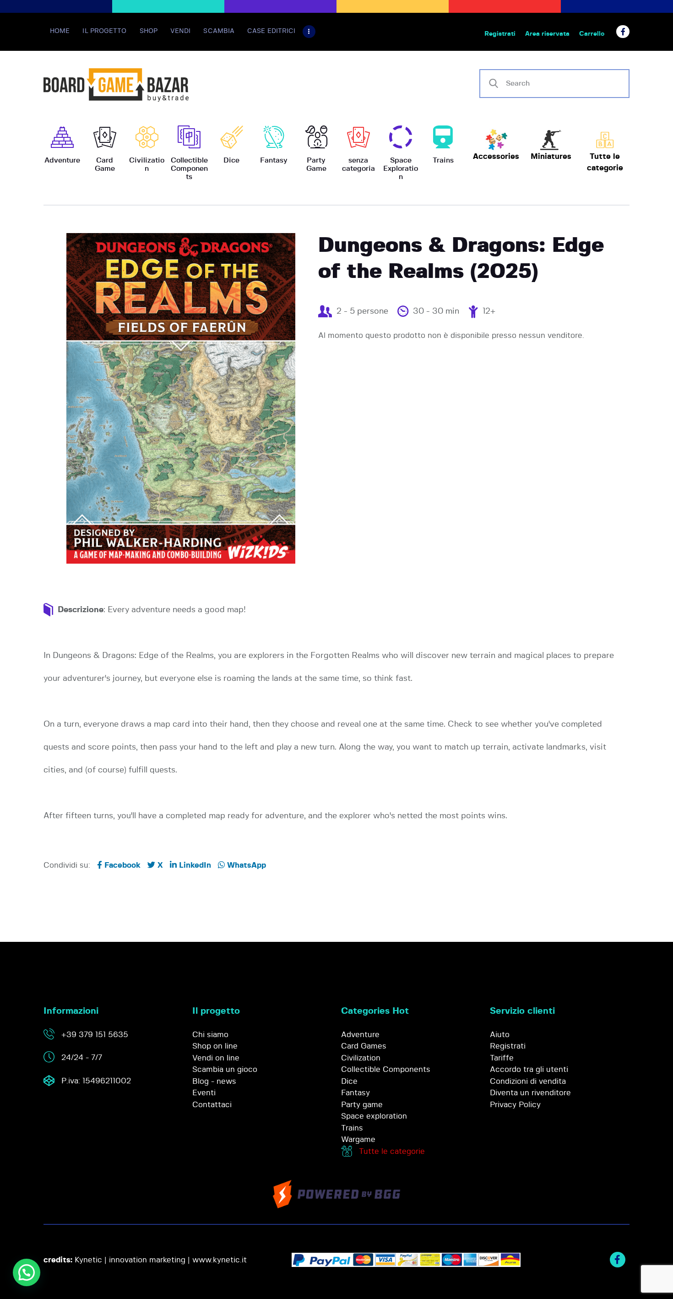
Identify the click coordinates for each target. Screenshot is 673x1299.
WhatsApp (245, 865)
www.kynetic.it (219, 1260)
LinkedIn (194, 865)
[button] (26, 1272)
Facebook (121, 865)
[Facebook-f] (623, 31)
